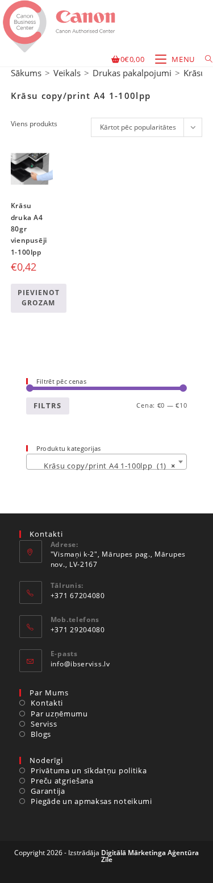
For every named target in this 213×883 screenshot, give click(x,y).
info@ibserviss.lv (80, 664)
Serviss (44, 724)
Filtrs (48, 405)
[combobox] (106, 462)
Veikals (67, 72)
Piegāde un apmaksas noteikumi (91, 801)
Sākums (26, 72)
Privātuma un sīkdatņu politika (89, 770)
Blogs (41, 734)
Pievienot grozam (39, 298)
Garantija (48, 791)
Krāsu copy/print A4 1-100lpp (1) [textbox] (103, 466)
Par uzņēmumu (59, 714)
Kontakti (47, 703)
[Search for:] (205, 59)
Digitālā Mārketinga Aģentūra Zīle (150, 856)
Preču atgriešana (62, 781)
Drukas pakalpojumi (132, 72)
